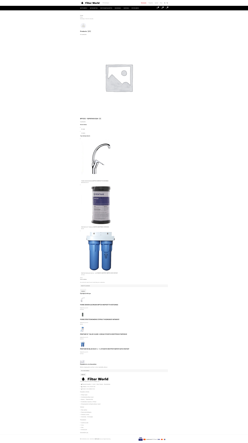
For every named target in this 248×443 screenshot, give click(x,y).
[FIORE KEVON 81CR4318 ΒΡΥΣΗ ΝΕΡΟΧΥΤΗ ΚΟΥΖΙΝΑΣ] (100, 159)
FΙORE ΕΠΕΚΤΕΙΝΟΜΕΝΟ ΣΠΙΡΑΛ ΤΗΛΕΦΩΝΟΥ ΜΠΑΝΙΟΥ (99, 319)
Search (83, 291)
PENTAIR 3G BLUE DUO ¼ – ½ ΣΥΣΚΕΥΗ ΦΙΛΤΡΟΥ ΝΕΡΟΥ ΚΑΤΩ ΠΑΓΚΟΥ (99, 273)
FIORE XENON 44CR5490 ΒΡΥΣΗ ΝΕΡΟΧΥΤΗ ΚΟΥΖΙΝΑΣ (99, 305)
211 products (83, 34)
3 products (83, 121)
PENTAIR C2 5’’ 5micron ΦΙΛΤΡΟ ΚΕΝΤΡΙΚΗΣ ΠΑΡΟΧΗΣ (95, 227)
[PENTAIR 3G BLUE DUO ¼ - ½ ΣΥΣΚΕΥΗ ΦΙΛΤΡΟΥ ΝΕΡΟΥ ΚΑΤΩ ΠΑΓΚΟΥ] (100, 251)
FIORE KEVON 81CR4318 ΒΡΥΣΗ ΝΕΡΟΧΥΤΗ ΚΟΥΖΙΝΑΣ (94, 181)
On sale (83, 129)
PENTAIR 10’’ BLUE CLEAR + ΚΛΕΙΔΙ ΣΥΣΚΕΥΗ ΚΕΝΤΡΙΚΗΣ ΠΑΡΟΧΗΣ (103, 334)
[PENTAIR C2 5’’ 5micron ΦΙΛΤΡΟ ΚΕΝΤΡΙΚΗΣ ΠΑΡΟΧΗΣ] (100, 205)
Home (81, 15)
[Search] (167, 3)
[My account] (165, 3)
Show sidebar (83, 279)
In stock (83, 133)
